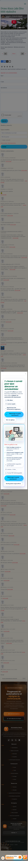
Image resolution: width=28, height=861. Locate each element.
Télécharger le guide (20, 858)
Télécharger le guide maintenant (15, 414)
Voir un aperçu (10, 420)
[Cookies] (3, 858)
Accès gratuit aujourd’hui (13, 483)
